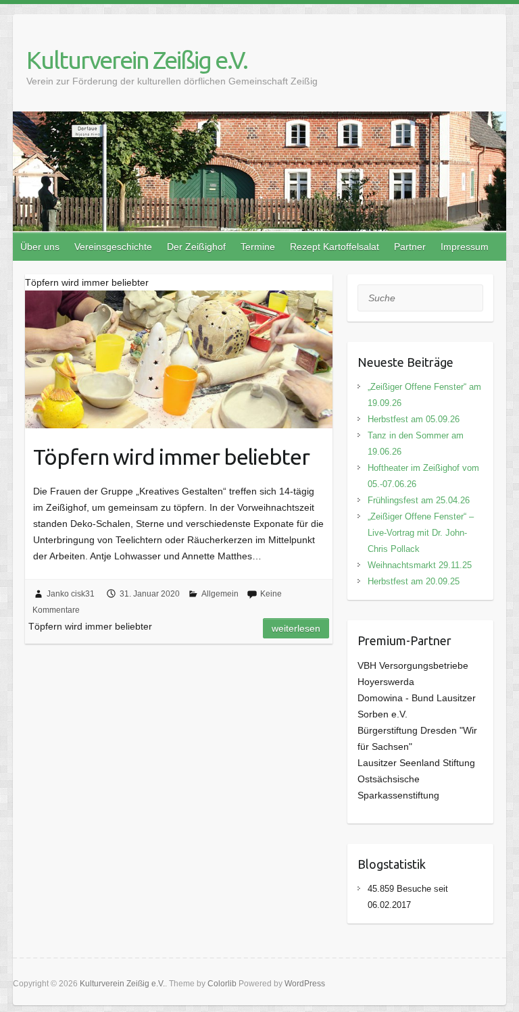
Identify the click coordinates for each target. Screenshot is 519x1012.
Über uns (39, 246)
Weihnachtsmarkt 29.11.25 (420, 565)
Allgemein (220, 594)
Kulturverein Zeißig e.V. (136, 60)
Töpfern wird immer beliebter (171, 457)
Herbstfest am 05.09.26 (414, 419)
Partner (410, 246)
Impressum (465, 246)
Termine (258, 246)
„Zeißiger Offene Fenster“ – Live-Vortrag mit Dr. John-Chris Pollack (421, 532)
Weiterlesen (296, 628)
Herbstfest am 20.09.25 (414, 581)
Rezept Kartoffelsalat (334, 246)
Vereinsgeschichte (113, 246)
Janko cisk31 (71, 594)
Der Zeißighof (196, 246)
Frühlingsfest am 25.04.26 (419, 500)
